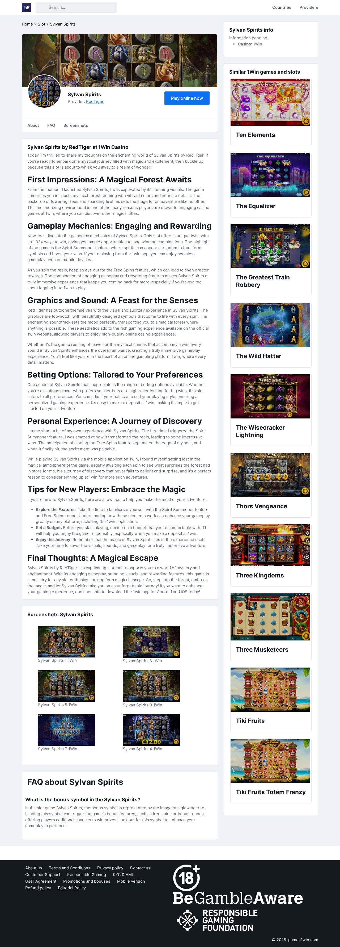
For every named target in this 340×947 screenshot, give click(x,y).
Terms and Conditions (69, 867)
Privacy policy (110, 867)
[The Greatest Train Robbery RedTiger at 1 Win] (271, 246)
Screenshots (75, 125)
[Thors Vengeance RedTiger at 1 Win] (271, 475)
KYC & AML (123, 874)
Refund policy (38, 887)
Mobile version (131, 881)
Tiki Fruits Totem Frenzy (271, 791)
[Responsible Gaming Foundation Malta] (218, 920)
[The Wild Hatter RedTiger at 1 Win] (271, 325)
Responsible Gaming (86, 874)
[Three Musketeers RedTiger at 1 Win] (271, 616)
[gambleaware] (238, 897)
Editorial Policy (72, 887)
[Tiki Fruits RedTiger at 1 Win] (271, 690)
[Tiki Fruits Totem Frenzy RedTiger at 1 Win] (271, 761)
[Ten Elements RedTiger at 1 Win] (271, 102)
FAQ (51, 125)
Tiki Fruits (250, 720)
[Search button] (42, 7)
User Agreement (40, 881)
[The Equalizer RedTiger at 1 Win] (271, 175)
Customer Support (42, 874)
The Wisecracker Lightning (260, 431)
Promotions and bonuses (86, 881)
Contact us (140, 867)
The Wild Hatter (258, 355)
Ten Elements (255, 134)
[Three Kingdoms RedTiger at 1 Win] (271, 545)
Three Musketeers (262, 649)
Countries (281, 7)
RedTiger (95, 101)
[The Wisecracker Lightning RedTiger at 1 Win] (271, 396)
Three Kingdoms (260, 575)
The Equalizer (255, 205)
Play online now (187, 98)
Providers (309, 7)
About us (33, 867)
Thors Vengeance (261, 506)
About (33, 125)
